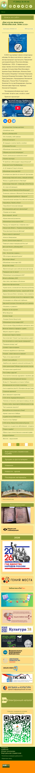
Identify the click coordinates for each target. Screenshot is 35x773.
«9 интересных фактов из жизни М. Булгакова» (18, 174)
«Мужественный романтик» (12, 218)
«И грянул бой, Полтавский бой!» (13, 127)
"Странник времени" (9, 391)
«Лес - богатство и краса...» (11, 253)
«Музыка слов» (7, 250)
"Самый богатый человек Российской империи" (18, 199)
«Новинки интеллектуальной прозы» (14, 379)
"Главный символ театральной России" (15, 243)
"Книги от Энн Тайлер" (10, 420)
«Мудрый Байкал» (8, 435)
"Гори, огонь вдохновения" (11, 357)
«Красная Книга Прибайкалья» (13, 165)
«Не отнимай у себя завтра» (12, 136)
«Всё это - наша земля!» (10, 438)
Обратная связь (7, 758)
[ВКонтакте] (5, 121)
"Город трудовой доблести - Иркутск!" (15, 196)
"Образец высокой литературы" (13, 152)
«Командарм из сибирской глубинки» (15, 300)
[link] (17, 17)
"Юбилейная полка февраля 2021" (14, 275)
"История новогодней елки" (12, 369)
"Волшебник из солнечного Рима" (14, 410)
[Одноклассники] (9, 121)
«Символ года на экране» (11, 347)
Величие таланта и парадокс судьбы (14, 328)
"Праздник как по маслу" (11, 272)
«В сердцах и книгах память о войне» (15, 143)
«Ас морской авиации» (10, 187)
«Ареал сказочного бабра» (11, 413)
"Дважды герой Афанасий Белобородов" (16, 190)
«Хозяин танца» (8, 316)
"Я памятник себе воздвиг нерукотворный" (17, 162)
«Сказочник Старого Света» (12, 335)
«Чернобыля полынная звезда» (13, 206)
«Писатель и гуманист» (10, 306)
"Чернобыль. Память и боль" (12, 203)
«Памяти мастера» (9, 158)
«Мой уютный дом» (9, 140)
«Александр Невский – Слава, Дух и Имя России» (19, 184)
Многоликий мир (8, 499)
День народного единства (11, 394)
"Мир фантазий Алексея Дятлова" (13, 231)
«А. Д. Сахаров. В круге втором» (13, 168)
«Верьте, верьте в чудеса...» (11, 331)
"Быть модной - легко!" (10, 215)
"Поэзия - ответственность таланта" (14, 353)
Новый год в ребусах (10, 360)
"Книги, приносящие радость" (12, 240)
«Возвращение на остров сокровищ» (15, 385)
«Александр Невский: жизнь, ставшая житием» (18, 177)
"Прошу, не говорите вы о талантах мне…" (16, 225)
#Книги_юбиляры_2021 (10, 278)
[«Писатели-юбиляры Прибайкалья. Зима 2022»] (18, 43)
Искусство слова (8, 265)
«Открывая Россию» (9, 146)
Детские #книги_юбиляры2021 (13, 247)
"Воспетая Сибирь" (9, 259)
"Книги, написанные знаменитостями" (15, 155)
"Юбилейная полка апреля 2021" (13, 221)
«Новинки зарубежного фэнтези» (14, 350)
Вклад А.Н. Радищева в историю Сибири (16, 382)
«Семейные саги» (8, 130)
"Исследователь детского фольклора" (15, 209)
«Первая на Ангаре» (9, 212)
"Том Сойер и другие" (10, 372)
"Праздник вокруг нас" (10, 344)
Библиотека (17, 588)
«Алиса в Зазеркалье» (10, 237)
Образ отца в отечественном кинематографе (17, 432)
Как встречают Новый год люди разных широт (18, 338)
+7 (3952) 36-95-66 (21, 2)
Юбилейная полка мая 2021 (11, 171)
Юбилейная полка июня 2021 (12, 149)
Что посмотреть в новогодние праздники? (17, 341)
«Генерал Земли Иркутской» (12, 319)
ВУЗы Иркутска (8, 313)
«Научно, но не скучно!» (10, 309)
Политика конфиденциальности (12, 756)
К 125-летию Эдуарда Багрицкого (14, 397)
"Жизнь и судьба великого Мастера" (14, 180)
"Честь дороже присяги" (11, 407)
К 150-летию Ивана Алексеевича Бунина (16, 423)
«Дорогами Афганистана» (11, 284)
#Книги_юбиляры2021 (10, 133)
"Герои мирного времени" (11, 234)
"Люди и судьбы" (8, 429)
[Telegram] (14, 121)
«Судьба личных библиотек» (12, 416)
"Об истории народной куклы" (12, 256)
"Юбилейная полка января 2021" (13, 322)
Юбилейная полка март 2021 (12, 262)
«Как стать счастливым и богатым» (14, 281)
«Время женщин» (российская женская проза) (18, 269)
